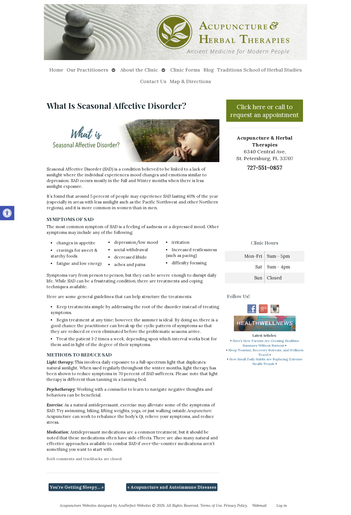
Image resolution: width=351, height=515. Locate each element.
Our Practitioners (87, 70)
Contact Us (153, 81)
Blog (208, 70)
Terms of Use (211, 505)
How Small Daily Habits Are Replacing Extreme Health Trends (265, 361)
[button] (7, 213)
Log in (281, 505)
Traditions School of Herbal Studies (259, 70)
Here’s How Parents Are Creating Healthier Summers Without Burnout (266, 343)
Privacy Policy (235, 505)
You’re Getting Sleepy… (77, 487)
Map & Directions (190, 81)
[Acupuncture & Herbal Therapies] (175, 32)
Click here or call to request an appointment (264, 111)
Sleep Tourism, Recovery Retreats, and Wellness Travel (266, 352)
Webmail (259, 505)
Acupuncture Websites (78, 505)
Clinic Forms (185, 70)
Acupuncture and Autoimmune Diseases (171, 487)
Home (56, 70)
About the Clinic (139, 70)
